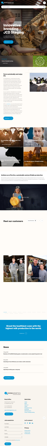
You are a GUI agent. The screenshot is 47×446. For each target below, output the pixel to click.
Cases (26, 401)
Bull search (7, 41)
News (26, 403)
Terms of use (27, 432)
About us (26, 404)
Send (7, 443)
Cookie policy (27, 433)
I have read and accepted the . (13, 440)
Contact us (18, 41)
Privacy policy (27, 430)
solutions (8, 103)
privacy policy (17, 440)
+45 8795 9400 (9, 406)
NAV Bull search (28, 410)
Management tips (28, 407)
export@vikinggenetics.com (10, 410)
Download (27, 409)
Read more (7, 118)
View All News (8, 377)
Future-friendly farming (30, 412)
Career (26, 406)
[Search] (44, 7)
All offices (8, 413)
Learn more (5, 63)
